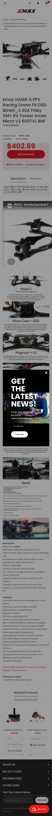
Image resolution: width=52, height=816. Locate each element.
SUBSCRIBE (19, 434)
